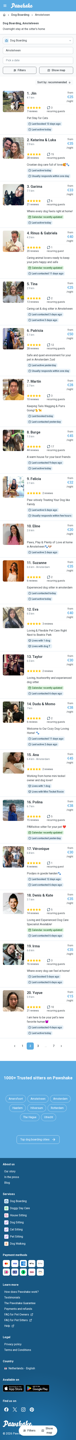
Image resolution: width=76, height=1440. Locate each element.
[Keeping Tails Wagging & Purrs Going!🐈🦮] (38, 401)
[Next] (61, 1046)
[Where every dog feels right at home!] (38, 204)
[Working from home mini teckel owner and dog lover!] (38, 773)
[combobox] (38, 40)
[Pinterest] (31, 1409)
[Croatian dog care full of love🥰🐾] (38, 158)
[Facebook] (6, 1409)
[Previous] (14, 1046)
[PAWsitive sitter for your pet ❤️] (38, 820)
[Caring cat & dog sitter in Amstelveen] (38, 302)
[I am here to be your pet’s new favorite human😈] (38, 1012)
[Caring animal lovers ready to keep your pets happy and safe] (38, 253)
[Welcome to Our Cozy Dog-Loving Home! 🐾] (38, 724)
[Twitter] (14, 1409)
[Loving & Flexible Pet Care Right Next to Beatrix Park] (38, 627)
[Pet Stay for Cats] (38, 111)
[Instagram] (23, 1409)
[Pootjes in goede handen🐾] (38, 866)
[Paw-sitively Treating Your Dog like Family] (38, 497)
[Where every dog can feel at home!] (38, 964)
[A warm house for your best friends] (38, 450)
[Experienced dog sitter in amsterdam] (38, 580)
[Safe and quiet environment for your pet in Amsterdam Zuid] (38, 350)
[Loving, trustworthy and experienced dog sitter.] (38, 674)
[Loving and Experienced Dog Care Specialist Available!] (38, 915)
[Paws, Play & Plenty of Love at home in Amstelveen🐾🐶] (38, 539)
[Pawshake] (22, 5)
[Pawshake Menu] (5, 5)
